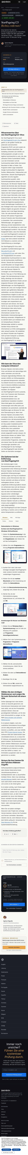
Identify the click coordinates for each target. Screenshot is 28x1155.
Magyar (3, 1014)
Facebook (3, 1103)
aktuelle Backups (6, 779)
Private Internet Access (15, 732)
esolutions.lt (13, 1100)
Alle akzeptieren (6, 1149)
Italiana (3, 983)
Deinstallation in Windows (9, 100)
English (3, 964)
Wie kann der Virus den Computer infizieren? (13, 93)
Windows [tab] (5, 517)
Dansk (3, 991)
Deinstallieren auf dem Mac (10, 102)
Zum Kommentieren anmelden (14, 864)
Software (3, 1111)
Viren (2, 1109)
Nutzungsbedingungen (6, 1125)
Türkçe (3, 999)
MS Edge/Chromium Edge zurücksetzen (13, 105)
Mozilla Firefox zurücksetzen (10, 109)
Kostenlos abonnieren (14, 947)
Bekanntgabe (4, 1133)
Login (24, 1)
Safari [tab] (17, 521)
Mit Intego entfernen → (14, 69)
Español (3, 995)
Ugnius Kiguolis (9, 42)
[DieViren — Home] (6, 2)
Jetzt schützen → (14, 904)
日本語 (3, 1025)
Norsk (3, 1010)
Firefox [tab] (4, 521)
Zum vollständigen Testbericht (14, 908)
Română (3, 1029)
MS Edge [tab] (17, 517)
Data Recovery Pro (7, 822)
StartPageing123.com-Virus (12, 140)
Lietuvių (3, 968)
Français (3, 979)
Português (4, 987)
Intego (3, 238)
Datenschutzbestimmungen (8, 1128)
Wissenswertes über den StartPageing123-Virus (13, 90)
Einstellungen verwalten (8, 1152)
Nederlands (4, 972)
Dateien (3, 1114)
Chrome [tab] (11, 521)
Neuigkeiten (4, 1117)
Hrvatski (3, 1022)
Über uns (3, 1123)
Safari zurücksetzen (8, 114)
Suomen (3, 1006)
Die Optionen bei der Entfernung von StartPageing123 (10, 96)
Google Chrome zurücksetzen (10, 112)
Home (2, 7)
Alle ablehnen (16, 1149)
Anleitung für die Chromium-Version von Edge (13, 107)
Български (4, 1033)
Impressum (4, 1136)
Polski (3, 976)
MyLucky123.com (6, 251)
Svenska (3, 1002)
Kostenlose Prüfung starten (14, 1074)
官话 (2, 1018)
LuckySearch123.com (7, 253)
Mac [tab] (11, 517)
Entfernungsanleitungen (12, 7)
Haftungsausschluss (6, 1131)
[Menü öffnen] (19, 2)
